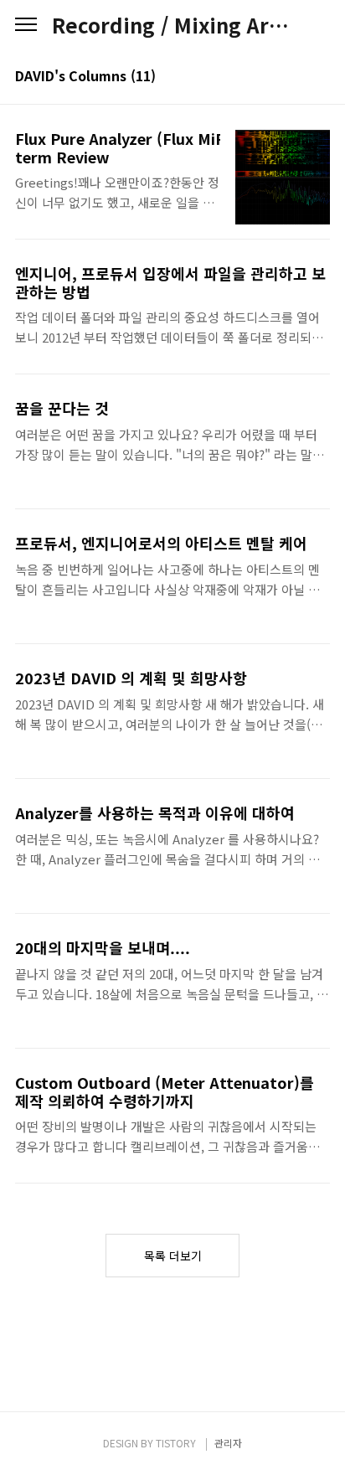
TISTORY (176, 1443)
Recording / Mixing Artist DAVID (172, 25)
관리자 (228, 1443)
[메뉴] (26, 25)
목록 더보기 (173, 1255)
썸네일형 (296, 77)
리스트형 (320, 77)
